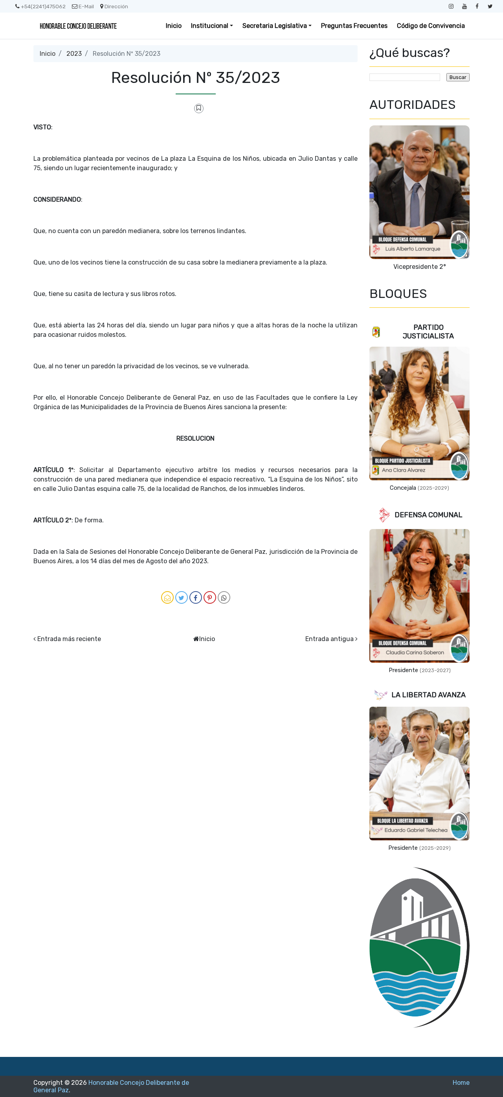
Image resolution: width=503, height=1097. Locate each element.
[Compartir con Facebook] (195, 597)
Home (461, 1082)
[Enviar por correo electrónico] (167, 597)
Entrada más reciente (69, 639)
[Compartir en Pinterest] (210, 597)
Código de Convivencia (431, 25)
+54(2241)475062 (43, 6)
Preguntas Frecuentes (354, 25)
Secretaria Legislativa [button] (274, 25)
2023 (74, 53)
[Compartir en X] (181, 597)
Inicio (174, 25)
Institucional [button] (209, 25)
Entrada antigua (329, 639)
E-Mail (86, 6)
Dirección (116, 6)
